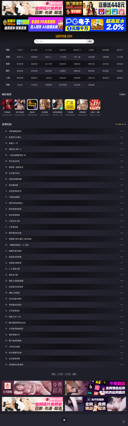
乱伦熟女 (105, 64)
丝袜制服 (91, 57)
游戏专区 (63, 50)
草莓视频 (48, 85)
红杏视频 (77, 85)
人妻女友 (48, 78)
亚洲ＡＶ (20, 57)
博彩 (8, 50)
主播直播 (105, 57)
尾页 (74, 374)
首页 (53, 374)
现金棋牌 (105, 50)
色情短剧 (91, 85)
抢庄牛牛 (120, 50)
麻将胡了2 (77, 50)
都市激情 (20, 78)
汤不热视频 (63, 85)
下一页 (68, 374)
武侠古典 (63, 78)
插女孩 (20, 85)
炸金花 (91, 50)
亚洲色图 (34, 71)
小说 (8, 77)
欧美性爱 (63, 64)
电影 (8, 64)
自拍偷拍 (34, 57)
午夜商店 (34, 85)
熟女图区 (105, 71)
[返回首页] (123, 421)
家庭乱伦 (34, 78)
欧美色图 (48, 71)
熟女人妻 (77, 57)
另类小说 (91, 78)
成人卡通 (48, 64)
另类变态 (120, 64)
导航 (8, 84)
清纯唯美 (91, 71)
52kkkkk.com (64, 36)
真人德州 (34, 50)
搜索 (90, 41)
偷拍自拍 (34, 64)
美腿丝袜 (77, 71)
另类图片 (120, 71)
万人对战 (48, 50)
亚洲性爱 (20, 64)
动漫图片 (63, 71)
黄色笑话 (105, 78)
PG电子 (20, 50)
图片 (8, 71)
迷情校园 (77, 78)
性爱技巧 (120, 78)
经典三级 (91, 64)
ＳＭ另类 (120, 57)
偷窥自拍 (20, 71)
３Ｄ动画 (63, 57)
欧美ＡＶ (48, 57)
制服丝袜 (77, 64)
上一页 (60, 374)
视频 (8, 57)
